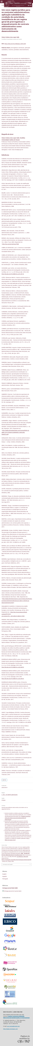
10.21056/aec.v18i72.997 (22, 856)
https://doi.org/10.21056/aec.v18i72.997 (15, 43)
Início (3, 5)
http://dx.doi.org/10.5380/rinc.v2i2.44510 (13, 667)
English (4, 874)
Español (4, 876)
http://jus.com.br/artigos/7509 (10, 244)
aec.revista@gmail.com (13, 1026)
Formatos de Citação (8, 864)
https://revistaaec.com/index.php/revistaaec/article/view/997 (16, 859)
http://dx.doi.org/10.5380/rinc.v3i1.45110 (13, 274)
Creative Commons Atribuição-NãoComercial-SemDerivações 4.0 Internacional (17, 818)
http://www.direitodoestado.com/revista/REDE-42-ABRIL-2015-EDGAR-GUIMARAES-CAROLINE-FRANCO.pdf (15, 432)
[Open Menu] (1, 1)
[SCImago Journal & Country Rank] (11, 891)
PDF (5, 780)
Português (5, 879)
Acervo (7, 5)
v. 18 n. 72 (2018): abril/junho (18, 5)
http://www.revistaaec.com (10, 1029)
